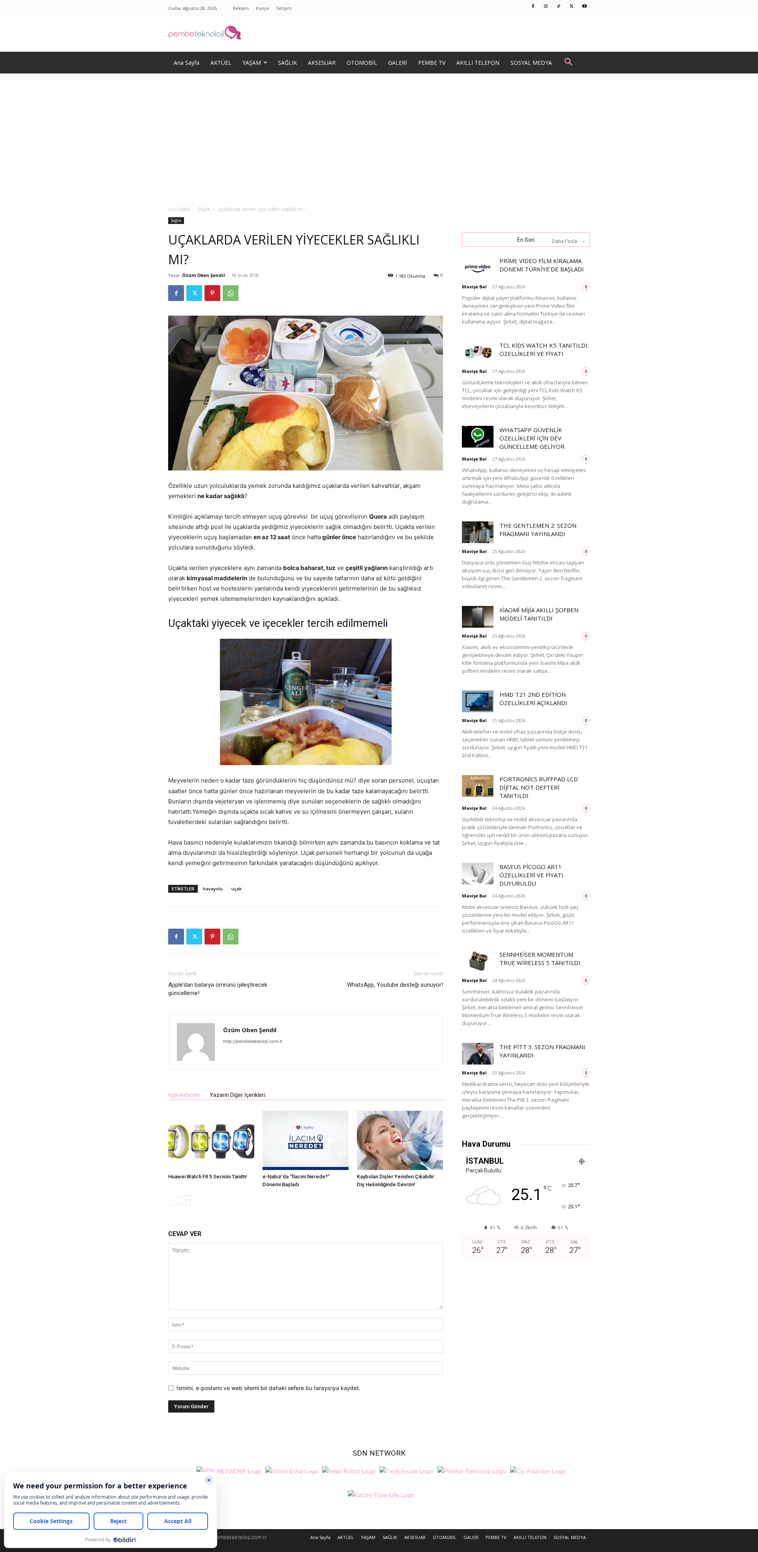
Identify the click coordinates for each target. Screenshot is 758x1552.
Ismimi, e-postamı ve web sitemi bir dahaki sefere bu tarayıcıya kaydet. (268, 1388)
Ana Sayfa (179, 209)
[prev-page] (173, 1200)
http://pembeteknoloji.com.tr (253, 1041)
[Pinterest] (212, 293)
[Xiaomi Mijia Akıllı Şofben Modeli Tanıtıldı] (477, 617)
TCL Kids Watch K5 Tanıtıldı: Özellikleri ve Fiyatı (544, 349)
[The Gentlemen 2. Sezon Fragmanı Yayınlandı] (477, 532)
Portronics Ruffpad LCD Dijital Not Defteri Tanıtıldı (538, 787)
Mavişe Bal (474, 287)
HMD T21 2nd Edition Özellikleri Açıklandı (533, 698)
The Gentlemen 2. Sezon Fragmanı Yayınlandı (537, 529)
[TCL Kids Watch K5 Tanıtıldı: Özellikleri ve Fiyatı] (477, 352)
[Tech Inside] (406, 1470)
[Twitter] (571, 6)
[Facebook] (533, 6)
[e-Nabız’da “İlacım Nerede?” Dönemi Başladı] (306, 1140)
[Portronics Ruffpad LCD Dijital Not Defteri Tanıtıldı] (477, 786)
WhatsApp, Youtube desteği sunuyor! (395, 984)
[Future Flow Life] (381, 1494)
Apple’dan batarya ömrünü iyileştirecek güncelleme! (217, 989)
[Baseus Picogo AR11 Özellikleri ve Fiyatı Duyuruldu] (477, 873)
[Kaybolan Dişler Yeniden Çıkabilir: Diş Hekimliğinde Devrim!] (400, 1140)
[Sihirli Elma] (291, 1470)
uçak (236, 889)
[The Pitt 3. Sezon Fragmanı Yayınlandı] (477, 1054)
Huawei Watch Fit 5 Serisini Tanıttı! (207, 1177)
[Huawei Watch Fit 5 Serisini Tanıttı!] (211, 1140)
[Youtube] (584, 6)
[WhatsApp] (230, 293)
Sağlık (203, 209)
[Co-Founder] (538, 1470)
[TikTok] (559, 6)
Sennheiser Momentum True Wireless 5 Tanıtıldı (539, 958)
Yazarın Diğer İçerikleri (237, 1095)
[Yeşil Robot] (348, 1470)
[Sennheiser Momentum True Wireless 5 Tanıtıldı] (477, 961)
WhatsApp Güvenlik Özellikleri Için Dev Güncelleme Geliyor (532, 438)
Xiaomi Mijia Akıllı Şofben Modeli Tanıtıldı (538, 614)
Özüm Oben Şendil (203, 275)
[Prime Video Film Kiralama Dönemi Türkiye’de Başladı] (477, 267)
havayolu (213, 889)
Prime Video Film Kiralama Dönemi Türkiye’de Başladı (541, 265)
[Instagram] (546, 6)
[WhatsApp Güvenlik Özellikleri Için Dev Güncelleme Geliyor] (477, 437)
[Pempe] (379, 34)
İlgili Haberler (184, 1095)
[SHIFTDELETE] (228, 1470)
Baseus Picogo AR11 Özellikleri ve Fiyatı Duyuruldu (531, 875)
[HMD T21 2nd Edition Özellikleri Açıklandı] (477, 701)
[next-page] (186, 1200)
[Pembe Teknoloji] (471, 1470)
